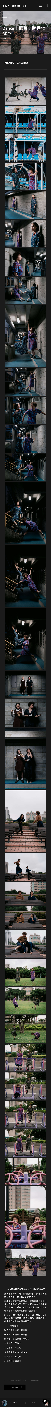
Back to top (13, 1387)
